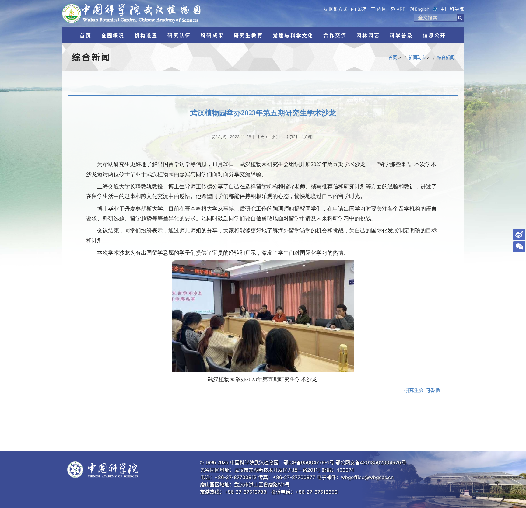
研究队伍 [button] (179, 35)
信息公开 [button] (434, 35)
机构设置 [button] (146, 36)
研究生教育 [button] (248, 35)
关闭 (307, 137)
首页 (392, 57)
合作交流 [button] (335, 35)
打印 (292, 137)
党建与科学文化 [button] (293, 36)
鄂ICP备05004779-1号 (308, 462)
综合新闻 (445, 57)
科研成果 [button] (212, 35)
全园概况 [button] (113, 36)
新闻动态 (417, 57)
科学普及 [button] (401, 36)
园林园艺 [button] (368, 35)
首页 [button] (85, 36)
